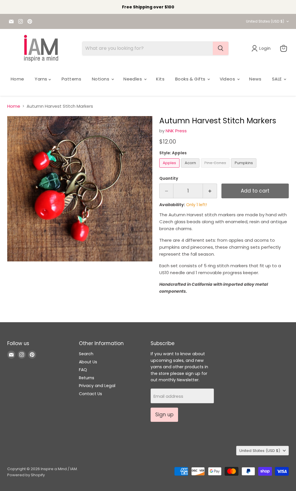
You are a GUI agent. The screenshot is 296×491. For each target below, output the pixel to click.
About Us (88, 362)
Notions (101, 79)
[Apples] (170, 169)
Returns (86, 378)
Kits (160, 79)
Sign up (164, 414)
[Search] (220, 48)
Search (86, 354)
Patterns (72, 79)
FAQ (83, 370)
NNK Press (176, 131)
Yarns (42, 79)
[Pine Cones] (216, 169)
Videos (228, 79)
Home (17, 79)
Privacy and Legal (97, 386)
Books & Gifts (191, 79)
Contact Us (90, 394)
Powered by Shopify (26, 475)
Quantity (168, 178)
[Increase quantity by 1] (210, 191)
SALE (277, 79)
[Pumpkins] (244, 169)
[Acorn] (191, 169)
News (255, 79)
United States (265, 21)
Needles (133, 79)
